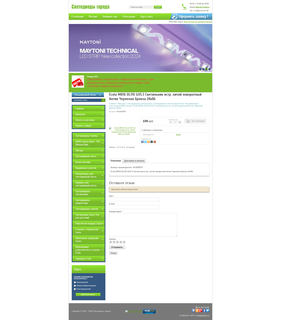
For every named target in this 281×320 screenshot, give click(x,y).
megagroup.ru (202, 315)
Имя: (112, 196)
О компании (77, 16)
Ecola (178, 135)
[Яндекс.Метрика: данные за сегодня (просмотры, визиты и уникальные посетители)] (133, 311)
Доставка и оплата (134, 160)
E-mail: (112, 204)
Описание (115, 160)
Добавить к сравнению (152, 130)
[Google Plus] (155, 141)
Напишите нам (110, 16)
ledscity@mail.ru (202, 7)
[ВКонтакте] (142, 141)
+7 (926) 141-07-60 (201, 11)
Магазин (93, 16)
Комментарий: (116, 211)
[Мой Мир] (152, 141)
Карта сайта (146, 16)
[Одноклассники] (148, 141)
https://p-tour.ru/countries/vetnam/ (198, 22)
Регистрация (129, 16)
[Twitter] (145, 141)
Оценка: (112, 239)
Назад (113, 253)
